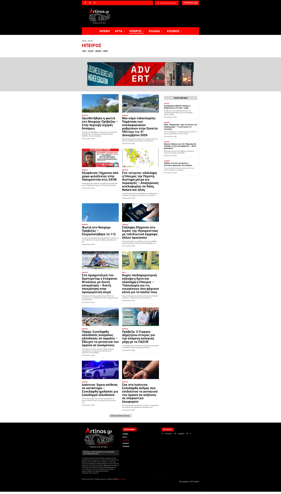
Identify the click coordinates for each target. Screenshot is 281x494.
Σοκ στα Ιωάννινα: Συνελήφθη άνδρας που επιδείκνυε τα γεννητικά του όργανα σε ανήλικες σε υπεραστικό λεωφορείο (140, 393)
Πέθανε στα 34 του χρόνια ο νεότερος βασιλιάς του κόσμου (178, 164)
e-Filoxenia (122, 479)
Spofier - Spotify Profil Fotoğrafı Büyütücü (97, 493)
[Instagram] (90, 3)
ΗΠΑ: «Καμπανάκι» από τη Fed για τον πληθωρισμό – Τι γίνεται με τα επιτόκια (180, 127)
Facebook (168, 433)
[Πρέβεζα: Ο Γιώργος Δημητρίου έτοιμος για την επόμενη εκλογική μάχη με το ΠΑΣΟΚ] (140, 317)
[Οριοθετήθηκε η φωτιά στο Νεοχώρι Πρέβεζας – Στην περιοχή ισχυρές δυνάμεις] (100, 103)
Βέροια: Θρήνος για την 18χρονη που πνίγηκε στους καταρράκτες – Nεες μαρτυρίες (180, 146)
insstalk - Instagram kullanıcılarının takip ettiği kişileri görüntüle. (134, 493)
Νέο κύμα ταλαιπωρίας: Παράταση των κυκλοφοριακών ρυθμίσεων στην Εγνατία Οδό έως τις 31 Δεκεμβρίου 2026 (140, 126)
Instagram (181, 433)
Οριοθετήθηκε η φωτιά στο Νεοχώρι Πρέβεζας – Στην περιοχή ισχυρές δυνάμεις (100, 123)
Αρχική (84, 41)
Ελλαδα (90, 51)
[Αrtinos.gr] (101, 16)
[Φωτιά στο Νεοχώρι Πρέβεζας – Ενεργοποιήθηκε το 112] (100, 212)
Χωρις (105, 51)
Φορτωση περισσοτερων (119, 416)
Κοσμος (98, 51)
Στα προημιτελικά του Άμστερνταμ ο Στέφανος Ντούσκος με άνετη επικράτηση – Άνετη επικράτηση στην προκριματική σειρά (99, 283)
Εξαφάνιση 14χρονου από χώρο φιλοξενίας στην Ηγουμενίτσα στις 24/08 (100, 176)
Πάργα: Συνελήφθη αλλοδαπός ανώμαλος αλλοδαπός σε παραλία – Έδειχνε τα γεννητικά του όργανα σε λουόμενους (100, 338)
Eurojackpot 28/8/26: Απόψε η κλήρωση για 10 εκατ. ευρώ (177, 107)
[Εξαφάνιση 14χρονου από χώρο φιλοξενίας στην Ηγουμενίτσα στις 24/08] (100, 158)
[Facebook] (85, 3)
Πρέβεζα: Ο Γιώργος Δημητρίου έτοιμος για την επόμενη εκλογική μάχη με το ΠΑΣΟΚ (138, 337)
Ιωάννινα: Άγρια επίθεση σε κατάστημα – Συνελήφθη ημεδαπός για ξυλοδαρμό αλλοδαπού (100, 390)
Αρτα (84, 51)
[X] (94, 3)
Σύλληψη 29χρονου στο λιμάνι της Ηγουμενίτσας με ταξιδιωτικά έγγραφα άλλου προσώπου (140, 232)
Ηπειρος (85, 115)
